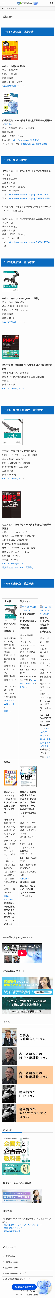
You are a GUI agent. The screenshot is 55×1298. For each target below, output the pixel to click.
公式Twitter (10, 1256)
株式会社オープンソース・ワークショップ (23, 1225)
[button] (32, 1287)
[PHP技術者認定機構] (27, 3)
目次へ (7, 711)
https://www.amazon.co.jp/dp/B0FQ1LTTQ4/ (29, 242)
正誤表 (7, 124)
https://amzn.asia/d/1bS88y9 (26, 140)
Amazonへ (9, 899)
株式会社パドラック (13, 1228)
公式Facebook (11, 1262)
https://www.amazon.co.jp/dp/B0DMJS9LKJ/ (29, 194)
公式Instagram (11, 1268)
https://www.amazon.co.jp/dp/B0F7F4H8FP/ (29, 198)
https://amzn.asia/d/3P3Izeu (34, 144)
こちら (47, 756)
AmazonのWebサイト (12, 322)
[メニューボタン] (3, 3)
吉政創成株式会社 (12, 1231)
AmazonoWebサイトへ (13, 563)
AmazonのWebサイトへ (13, 86)
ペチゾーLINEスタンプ (15, 1273)
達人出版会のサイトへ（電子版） (18, 567)
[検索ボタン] (52, 3)
